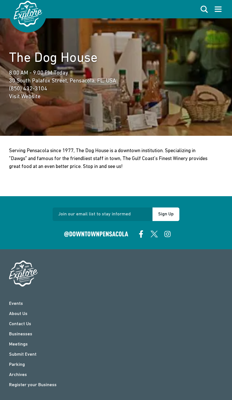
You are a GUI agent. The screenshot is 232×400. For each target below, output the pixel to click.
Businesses (20, 334)
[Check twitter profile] (154, 234)
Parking (17, 365)
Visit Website (24, 96)
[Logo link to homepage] (28, 14)
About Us (18, 314)
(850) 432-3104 (28, 89)
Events (16, 304)
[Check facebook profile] (141, 234)
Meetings (18, 344)
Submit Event (22, 354)
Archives (18, 375)
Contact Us (20, 324)
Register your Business (33, 385)
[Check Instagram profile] (167, 234)
